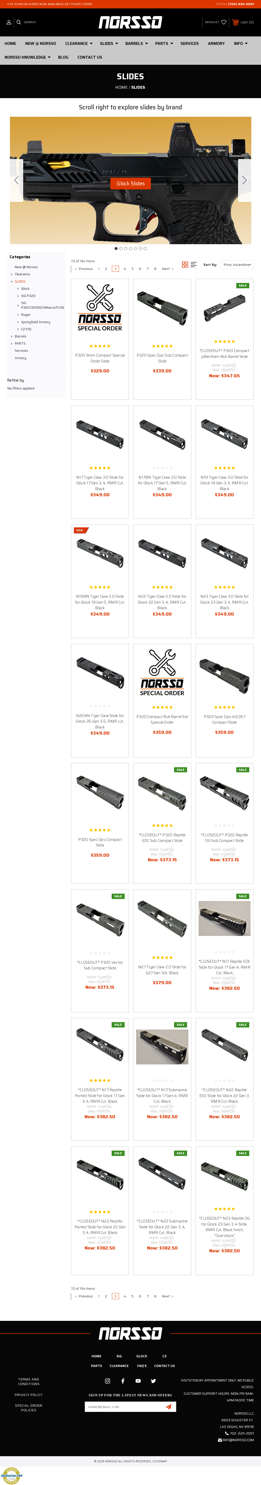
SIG (119, 1356)
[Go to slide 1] (116, 248)
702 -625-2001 (242, 1433)
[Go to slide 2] (244, 180)
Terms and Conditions (29, 1382)
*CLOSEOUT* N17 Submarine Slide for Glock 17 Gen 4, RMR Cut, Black (162, 1095)
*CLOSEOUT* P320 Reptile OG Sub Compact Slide (224, 838)
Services (189, 43)
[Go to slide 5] (135, 248)
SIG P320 (28, 295)
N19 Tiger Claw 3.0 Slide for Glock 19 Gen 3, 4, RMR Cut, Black (224, 483)
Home (10, 43)
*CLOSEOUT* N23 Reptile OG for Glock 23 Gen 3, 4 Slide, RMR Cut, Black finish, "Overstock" (224, 1227)
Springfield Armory (35, 322)
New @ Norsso (40, 43)
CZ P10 (26, 329)
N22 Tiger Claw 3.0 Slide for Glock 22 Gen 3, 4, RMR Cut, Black (162, 602)
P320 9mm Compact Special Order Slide (100, 358)
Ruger (26, 314)
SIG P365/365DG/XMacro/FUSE (42, 305)
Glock (25, 288)
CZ (164, 1356)
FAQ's (142, 1366)
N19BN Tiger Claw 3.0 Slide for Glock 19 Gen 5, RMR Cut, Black (100, 602)
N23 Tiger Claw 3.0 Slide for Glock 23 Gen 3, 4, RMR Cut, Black (224, 602)
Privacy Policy (29, 1395)
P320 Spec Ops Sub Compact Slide (162, 358)
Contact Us (89, 57)
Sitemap (160, 1461)
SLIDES (106, 43)
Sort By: (210, 264)
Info (238, 43)
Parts (96, 1366)
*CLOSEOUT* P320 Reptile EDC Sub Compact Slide (162, 838)
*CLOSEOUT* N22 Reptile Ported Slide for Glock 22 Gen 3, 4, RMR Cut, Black (99, 1227)
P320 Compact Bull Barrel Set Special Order (162, 720)
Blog (63, 57)
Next (166, 268)
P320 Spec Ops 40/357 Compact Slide (224, 720)
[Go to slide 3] (125, 248)
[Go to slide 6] (140, 248)
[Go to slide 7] (16, 180)
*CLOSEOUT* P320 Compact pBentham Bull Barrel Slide (225, 354)
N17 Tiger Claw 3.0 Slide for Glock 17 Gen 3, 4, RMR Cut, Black (100, 483)
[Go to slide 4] (130, 248)
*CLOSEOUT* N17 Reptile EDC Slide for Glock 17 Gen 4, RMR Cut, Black (225, 967)
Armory (216, 43)
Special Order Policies (29, 1408)
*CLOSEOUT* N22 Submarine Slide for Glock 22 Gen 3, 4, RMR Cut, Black (162, 1227)
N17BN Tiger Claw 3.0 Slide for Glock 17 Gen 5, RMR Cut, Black (162, 483)
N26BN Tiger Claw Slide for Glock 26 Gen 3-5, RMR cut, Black (100, 721)
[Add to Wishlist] (118, 301)
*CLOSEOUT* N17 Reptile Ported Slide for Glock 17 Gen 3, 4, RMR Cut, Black (100, 1095)
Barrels (134, 43)
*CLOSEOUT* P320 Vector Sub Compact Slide (100, 965)
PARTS (161, 43)
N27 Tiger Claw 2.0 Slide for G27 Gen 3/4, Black (162, 970)
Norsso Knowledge (25, 57)
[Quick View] (118, 289)
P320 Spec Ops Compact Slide (100, 843)
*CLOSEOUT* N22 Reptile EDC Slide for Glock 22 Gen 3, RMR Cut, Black (224, 1095)
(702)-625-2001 (241, 4)
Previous (85, 268)
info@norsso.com (238, 1440)
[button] (130, 183)
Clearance (76, 43)
